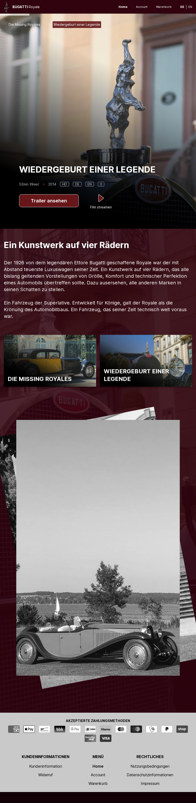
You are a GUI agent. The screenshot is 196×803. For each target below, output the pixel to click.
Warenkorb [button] (164, 7)
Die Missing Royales (24, 24)
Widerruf (45, 774)
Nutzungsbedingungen (150, 766)
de (182, 7)
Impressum (150, 783)
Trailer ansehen (49, 201)
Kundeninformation (45, 766)
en (190, 7)
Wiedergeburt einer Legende (77, 24)
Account (141, 7)
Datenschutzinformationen (150, 774)
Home (123, 7)
